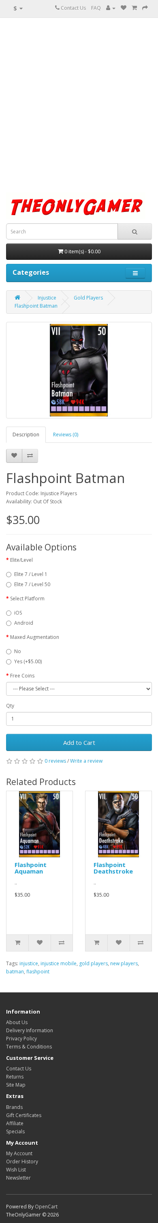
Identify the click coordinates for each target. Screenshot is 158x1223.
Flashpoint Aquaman (31, 868)
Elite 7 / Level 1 (30, 574)
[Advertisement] (79, 105)
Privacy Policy (21, 1038)
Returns (14, 1076)
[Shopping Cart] (134, 7)
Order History (22, 1161)
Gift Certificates (23, 1115)
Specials (15, 1131)
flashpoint (37, 971)
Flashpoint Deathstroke (113, 868)
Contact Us (73, 7)
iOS (18, 612)
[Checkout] (145, 7)
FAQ (96, 7)
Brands (14, 1107)
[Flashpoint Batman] (79, 370)
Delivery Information (29, 1030)
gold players (93, 963)
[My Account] (110, 7)
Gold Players (88, 297)
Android (23, 622)
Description (26, 434)
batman (15, 971)
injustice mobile (59, 963)
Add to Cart (79, 742)
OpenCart (46, 1206)
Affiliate (14, 1123)
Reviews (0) (65, 434)
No (17, 651)
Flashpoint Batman (36, 305)
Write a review (86, 760)
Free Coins (22, 675)
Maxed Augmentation (34, 637)
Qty (10, 705)
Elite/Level (21, 559)
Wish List (16, 1169)
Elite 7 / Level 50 (32, 584)
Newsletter (18, 1177)
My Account (19, 1153)
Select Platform (27, 598)
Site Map (16, 1084)
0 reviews (55, 760)
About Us (17, 1022)
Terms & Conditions (29, 1046)
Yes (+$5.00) (28, 661)
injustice (28, 963)
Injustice (47, 297)
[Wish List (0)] (123, 7)
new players (124, 963)
